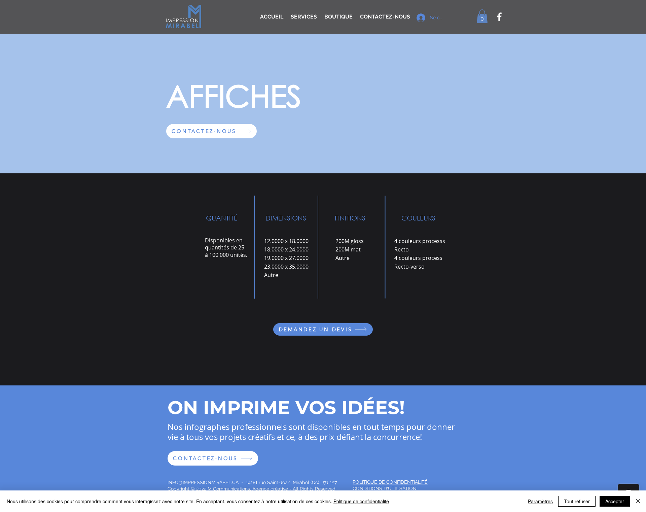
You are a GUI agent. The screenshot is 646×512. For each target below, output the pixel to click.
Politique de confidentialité (361, 501)
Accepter (614, 501)
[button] (482, 16)
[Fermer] (638, 501)
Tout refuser (577, 501)
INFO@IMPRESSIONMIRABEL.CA (203, 482)
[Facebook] (499, 17)
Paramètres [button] (540, 501)
